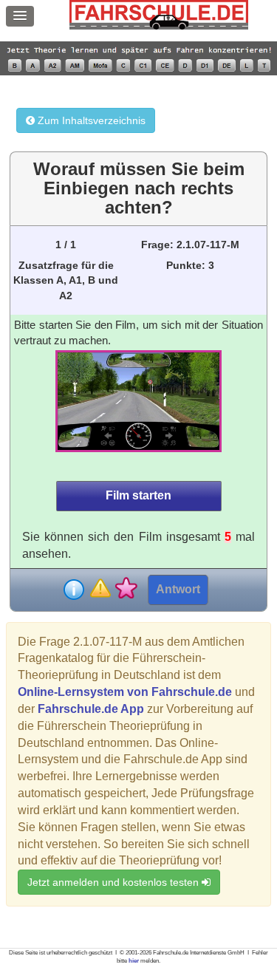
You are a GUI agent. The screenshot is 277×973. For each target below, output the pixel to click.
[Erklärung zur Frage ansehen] (74, 589)
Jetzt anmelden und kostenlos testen (114, 882)
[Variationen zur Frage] (125, 589)
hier (134, 960)
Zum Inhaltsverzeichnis (90, 120)
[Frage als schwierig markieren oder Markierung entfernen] (100, 589)
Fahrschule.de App (91, 709)
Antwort (178, 589)
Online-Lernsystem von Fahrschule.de (125, 692)
